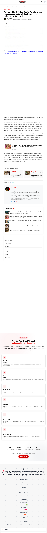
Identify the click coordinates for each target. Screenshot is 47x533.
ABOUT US (23, 482)
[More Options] (10, 23)
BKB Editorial (9, 18)
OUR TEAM (23, 487)
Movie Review (7, 246)
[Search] (41, 2)
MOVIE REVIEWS (22, 504)
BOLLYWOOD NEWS (23, 502)
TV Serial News (9, 6)
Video (6, 249)
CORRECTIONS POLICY (23, 492)
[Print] (9, 23)
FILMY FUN (23, 517)
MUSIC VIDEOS (23, 507)
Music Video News (8, 240)
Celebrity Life (7, 257)
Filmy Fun (6, 254)
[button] (2, 2)
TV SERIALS (22, 509)
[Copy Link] (7, 23)
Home (5, 6)
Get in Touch (22, 456)
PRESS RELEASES (23, 512)
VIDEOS (22, 514)
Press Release (7, 251)
